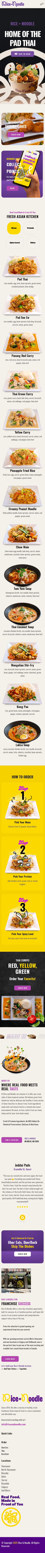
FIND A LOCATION (11, 1140)
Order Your (22, 978)
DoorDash (5, 1454)
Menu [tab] (13, 228)
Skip (3, 1450)
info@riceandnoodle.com (13, 1424)
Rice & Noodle (24, 1542)
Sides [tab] (32, 243)
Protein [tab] (30, 228)
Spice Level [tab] (15, 243)
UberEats (4, 1447)
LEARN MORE (10, 1359)
